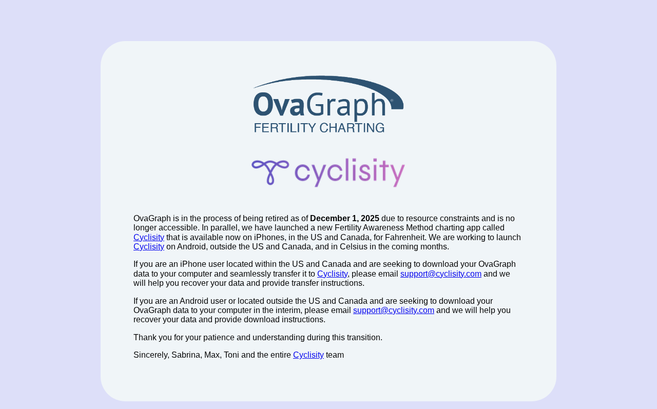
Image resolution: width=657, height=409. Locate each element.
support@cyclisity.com (440, 273)
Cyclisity (148, 237)
